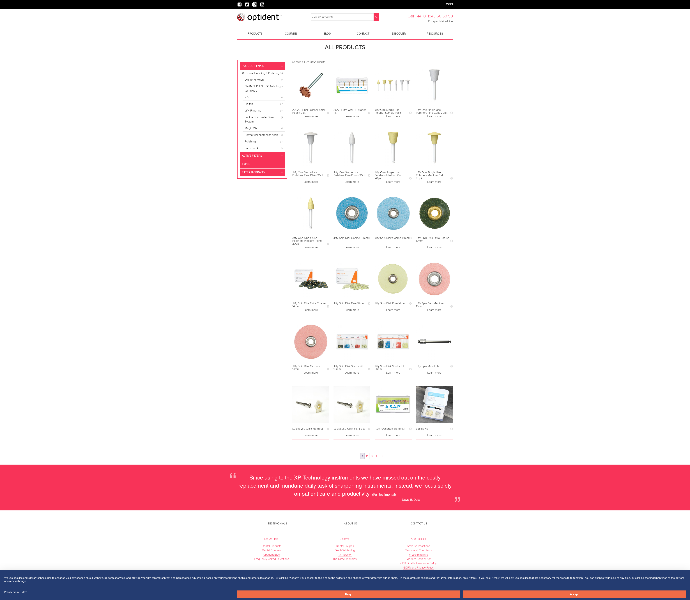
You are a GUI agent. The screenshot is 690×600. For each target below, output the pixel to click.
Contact (363, 33)
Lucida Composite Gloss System (259, 119)
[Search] (376, 17)
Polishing (250, 141)
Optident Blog (271, 554)
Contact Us (418, 523)
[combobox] (345, 17)
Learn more (311, 116)
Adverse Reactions (418, 546)
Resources (435, 33)
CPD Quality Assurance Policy (418, 563)
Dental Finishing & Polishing (262, 73)
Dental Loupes (345, 546)
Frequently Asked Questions (271, 559)
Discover (399, 33)
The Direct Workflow (345, 559)
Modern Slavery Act (418, 559)
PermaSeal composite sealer (262, 135)
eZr (247, 97)
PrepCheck (252, 148)
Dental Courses (271, 550)
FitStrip (249, 104)
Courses (291, 33)
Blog (327, 33)
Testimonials (277, 523)
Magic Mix (251, 128)
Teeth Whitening (345, 550)
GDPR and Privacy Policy (418, 567)
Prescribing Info (418, 554)
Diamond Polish (254, 79)
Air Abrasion (345, 554)
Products (255, 33)
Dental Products (271, 546)
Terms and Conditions (418, 550)
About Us (351, 523)
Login (449, 4)
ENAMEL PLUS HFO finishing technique (262, 88)
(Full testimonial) (384, 494)
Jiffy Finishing (253, 110)
